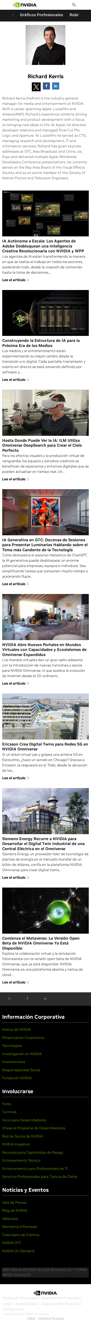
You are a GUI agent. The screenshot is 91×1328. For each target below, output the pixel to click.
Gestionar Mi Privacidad (60, 1298)
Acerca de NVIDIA (16, 1029)
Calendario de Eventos (20, 1235)
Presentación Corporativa (23, 1037)
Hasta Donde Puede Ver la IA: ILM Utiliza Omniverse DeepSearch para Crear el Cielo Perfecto (42, 445)
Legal (6, 1303)
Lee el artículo (13, 280)
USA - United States (45, 1318)
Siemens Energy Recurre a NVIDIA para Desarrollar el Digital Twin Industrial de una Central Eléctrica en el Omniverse (43, 843)
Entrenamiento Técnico (21, 1160)
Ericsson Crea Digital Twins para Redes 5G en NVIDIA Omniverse (45, 747)
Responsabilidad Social (21, 1070)
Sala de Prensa (14, 1202)
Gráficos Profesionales (41, 14)
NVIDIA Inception (16, 1144)
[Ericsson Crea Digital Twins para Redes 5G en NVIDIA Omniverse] (45, 716)
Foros (6, 1104)
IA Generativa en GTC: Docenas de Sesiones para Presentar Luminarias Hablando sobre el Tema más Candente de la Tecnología (45, 544)
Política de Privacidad (19, 1298)
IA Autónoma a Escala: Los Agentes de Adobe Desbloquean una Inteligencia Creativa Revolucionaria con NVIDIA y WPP (43, 246)
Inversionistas (13, 1061)
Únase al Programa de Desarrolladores (33, 1128)
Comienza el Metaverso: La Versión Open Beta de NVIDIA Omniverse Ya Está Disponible (41, 943)
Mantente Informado (19, 1226)
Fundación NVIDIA (17, 1078)
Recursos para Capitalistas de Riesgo (32, 1152)
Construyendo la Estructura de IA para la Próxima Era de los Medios (41, 343)
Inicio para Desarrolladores (24, 1120)
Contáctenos (13, 1309)
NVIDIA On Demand (18, 1251)
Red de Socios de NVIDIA (22, 1136)
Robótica (78, 14)
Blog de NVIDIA (14, 1210)
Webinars (10, 1218)
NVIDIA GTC (11, 1242)
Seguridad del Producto (60, 1303)
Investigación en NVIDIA (22, 1053)
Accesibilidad (26, 1303)
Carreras (9, 1112)
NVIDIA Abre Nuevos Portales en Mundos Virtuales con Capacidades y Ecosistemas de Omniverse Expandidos (44, 649)
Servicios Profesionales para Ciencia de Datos (39, 1176)
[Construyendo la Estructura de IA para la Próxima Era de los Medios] (45, 313)
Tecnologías (12, 1045)
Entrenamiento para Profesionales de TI (35, 1168)
